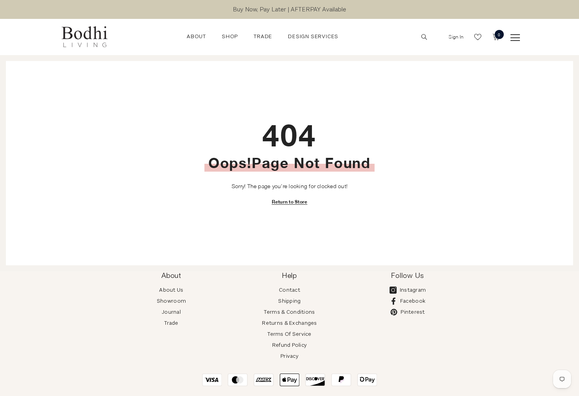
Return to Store (290, 202)
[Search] (424, 37)
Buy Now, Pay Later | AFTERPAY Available (289, 9)
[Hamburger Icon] (515, 38)
